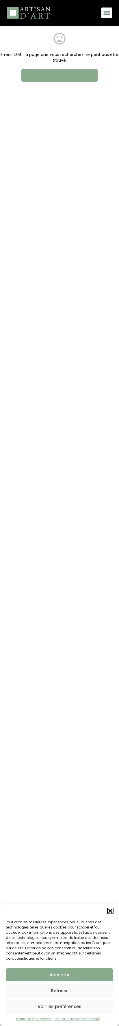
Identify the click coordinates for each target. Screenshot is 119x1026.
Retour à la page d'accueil (59, 75)
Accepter (60, 975)
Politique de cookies (33, 1018)
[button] (110, 911)
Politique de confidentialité (77, 1018)
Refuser (59, 991)
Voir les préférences (59, 1007)
